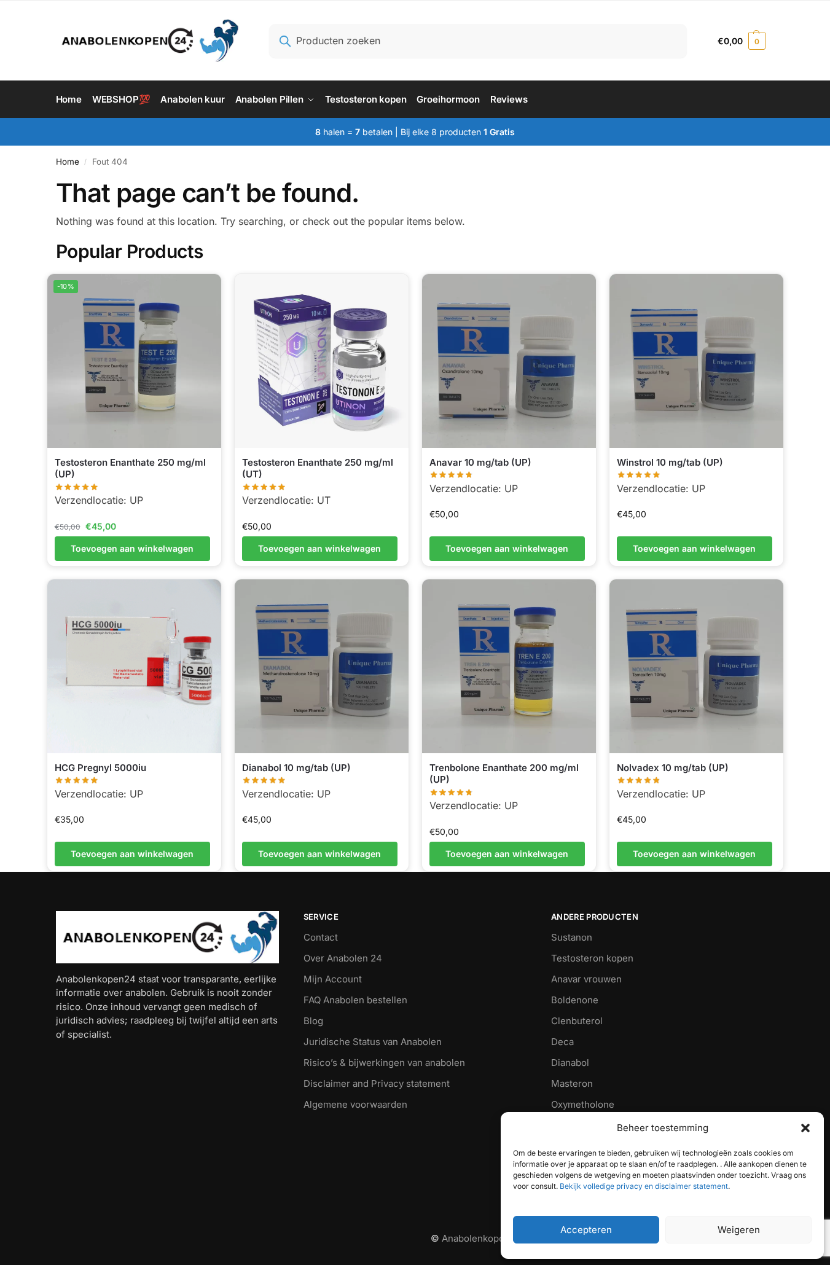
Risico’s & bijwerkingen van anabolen (384, 1062)
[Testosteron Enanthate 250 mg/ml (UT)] (322, 361)
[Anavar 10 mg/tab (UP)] (509, 361)
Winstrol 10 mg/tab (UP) (670, 462)
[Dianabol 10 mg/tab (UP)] (322, 666)
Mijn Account (332, 979)
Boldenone (574, 1000)
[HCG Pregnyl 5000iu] (134, 666)
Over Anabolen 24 (342, 958)
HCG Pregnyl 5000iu (100, 767)
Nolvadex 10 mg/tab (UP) (673, 767)
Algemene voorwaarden (355, 1104)
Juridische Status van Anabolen (372, 1042)
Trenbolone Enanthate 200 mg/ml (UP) (504, 774)
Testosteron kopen (592, 958)
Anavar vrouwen (586, 979)
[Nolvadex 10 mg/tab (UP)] (696, 666)
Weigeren (739, 1230)
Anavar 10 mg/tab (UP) (480, 462)
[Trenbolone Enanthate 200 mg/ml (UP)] (509, 666)
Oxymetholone (582, 1104)
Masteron (572, 1083)
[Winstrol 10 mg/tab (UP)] (696, 361)
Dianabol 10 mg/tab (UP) (296, 767)
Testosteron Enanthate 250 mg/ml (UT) (317, 468)
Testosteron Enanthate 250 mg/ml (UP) (130, 468)
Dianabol (570, 1062)
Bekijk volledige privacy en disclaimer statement (643, 1186)
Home (67, 161)
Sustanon (571, 937)
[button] (805, 1128)
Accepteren (586, 1230)
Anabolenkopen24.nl (488, 1238)
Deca (562, 1042)
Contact (320, 937)
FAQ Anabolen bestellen (355, 1000)
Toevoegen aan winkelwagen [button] (132, 548)
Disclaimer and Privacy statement (376, 1083)
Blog (313, 1021)
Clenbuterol (577, 1021)
